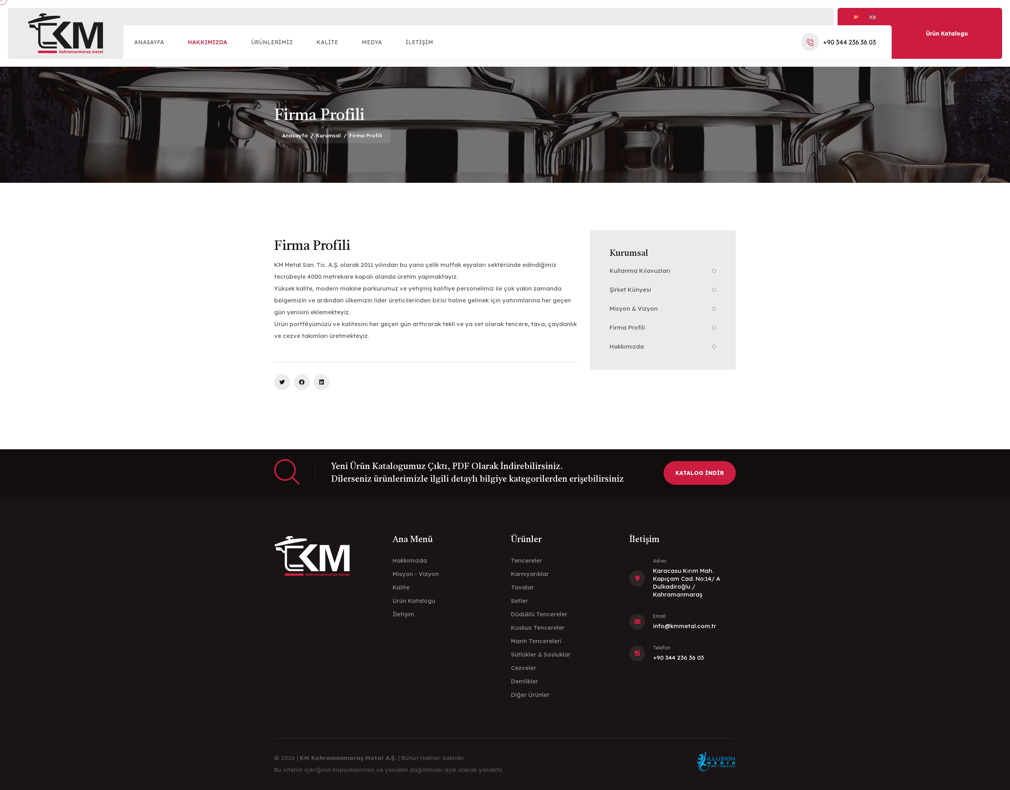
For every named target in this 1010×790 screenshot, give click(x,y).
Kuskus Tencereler (538, 627)
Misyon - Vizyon (416, 574)
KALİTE (327, 42)
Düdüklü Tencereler (539, 614)
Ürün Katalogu (947, 33)
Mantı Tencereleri (536, 641)
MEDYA (372, 42)
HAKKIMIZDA (207, 42)
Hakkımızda (627, 346)
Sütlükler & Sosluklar (540, 654)
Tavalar (522, 587)
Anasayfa (295, 135)
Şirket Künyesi (630, 289)
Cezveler (523, 668)
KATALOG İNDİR (699, 473)
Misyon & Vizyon (634, 308)
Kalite (401, 587)
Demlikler (524, 681)
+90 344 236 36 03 (849, 42)
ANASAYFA (149, 42)
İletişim (403, 614)
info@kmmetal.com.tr (684, 626)
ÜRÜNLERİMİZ (272, 42)
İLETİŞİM (419, 42)
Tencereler (526, 560)
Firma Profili (627, 327)
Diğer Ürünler (530, 694)
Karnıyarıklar (530, 574)
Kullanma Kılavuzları (640, 270)
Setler (519, 600)
